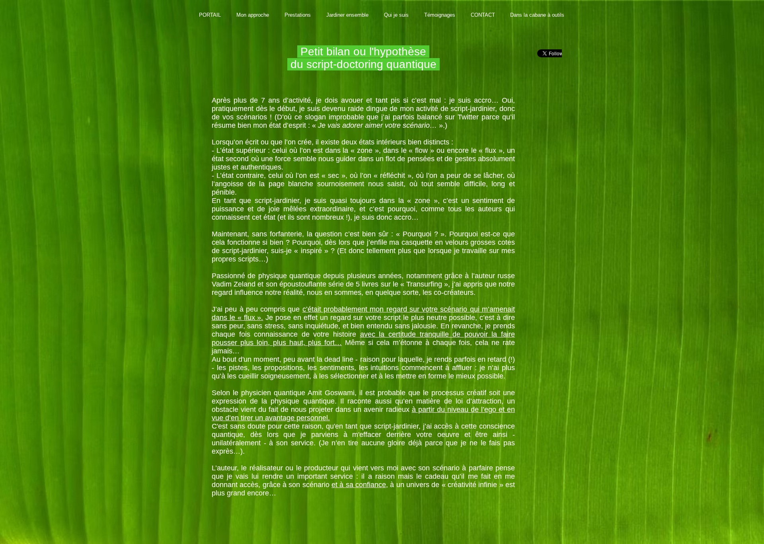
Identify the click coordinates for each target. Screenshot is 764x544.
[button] (252, 15)
